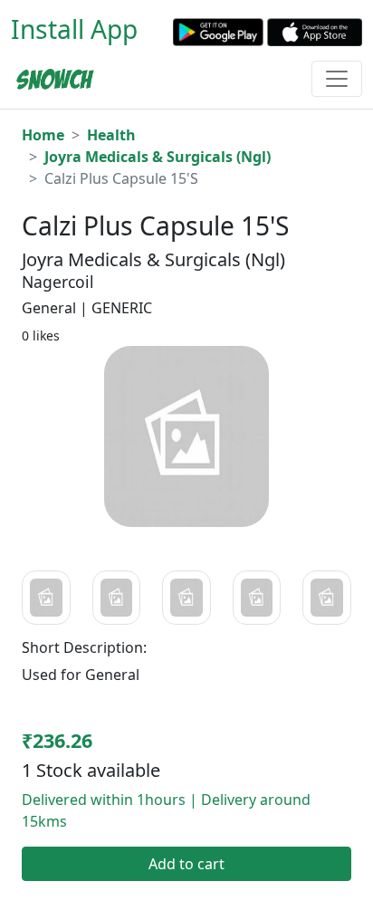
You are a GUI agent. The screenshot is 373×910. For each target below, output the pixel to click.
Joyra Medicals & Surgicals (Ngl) (157, 157)
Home (43, 135)
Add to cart (186, 864)
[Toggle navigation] (336, 79)
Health (111, 135)
